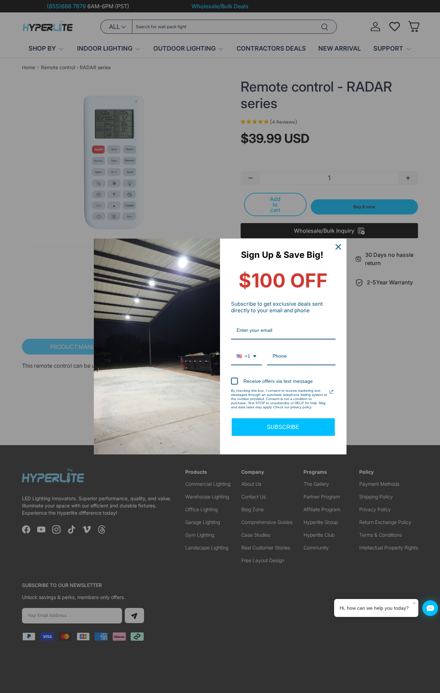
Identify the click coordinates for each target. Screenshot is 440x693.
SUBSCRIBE (283, 427)
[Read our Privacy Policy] (331, 392)
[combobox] (246, 356)
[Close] (338, 247)
